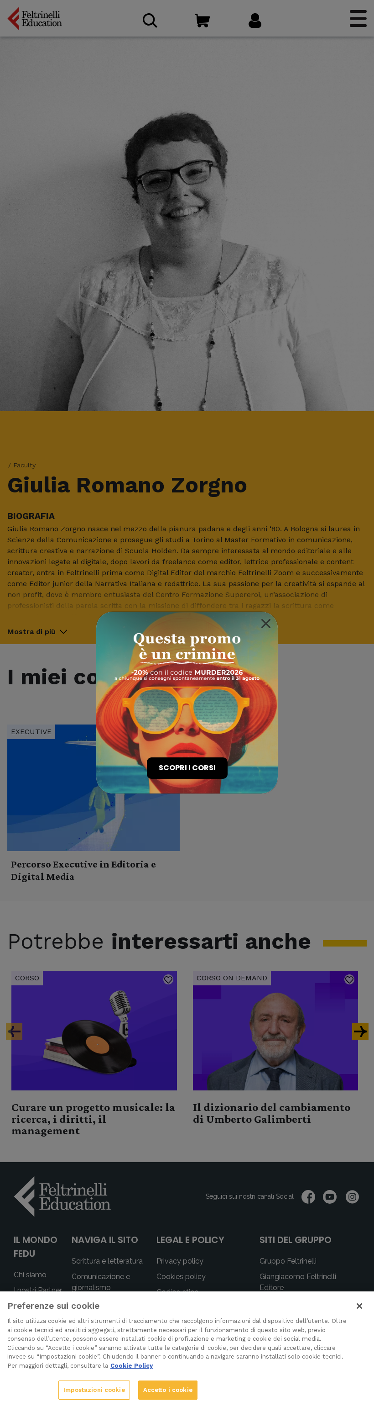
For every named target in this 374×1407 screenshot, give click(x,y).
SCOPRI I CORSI (187, 767)
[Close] (265, 623)
